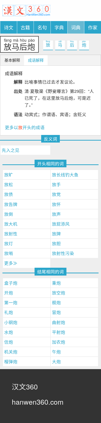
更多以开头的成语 (25, 127)
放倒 (8, 214)
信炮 (8, 342)
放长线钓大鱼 (65, 174)
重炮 (56, 283)
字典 (59, 27)
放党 (56, 194)
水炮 (8, 332)
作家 (92, 27)
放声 (56, 214)
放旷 (8, 174)
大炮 (56, 361)
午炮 (56, 352)
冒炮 (56, 312)
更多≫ (10, 263)
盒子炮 (10, 283)
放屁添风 (61, 224)
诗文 (8, 27)
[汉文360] (26, 10)
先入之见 (10, 150)
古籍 (25, 27)
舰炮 (56, 302)
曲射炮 (58, 322)
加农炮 (58, 342)
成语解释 (36, 60)
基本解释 (12, 60)
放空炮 (58, 293)
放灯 (8, 243)
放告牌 (10, 204)
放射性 (10, 233)
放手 (56, 184)
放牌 (56, 233)
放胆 (56, 243)
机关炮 (10, 352)
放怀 (56, 204)
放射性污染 (63, 253)
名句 (42, 27)
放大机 (10, 224)
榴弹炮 (10, 361)
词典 (75, 27)
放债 (8, 194)
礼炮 (8, 312)
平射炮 (58, 332)
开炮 (8, 293)
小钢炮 (10, 322)
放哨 (8, 253)
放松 (8, 184)
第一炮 (10, 302)
